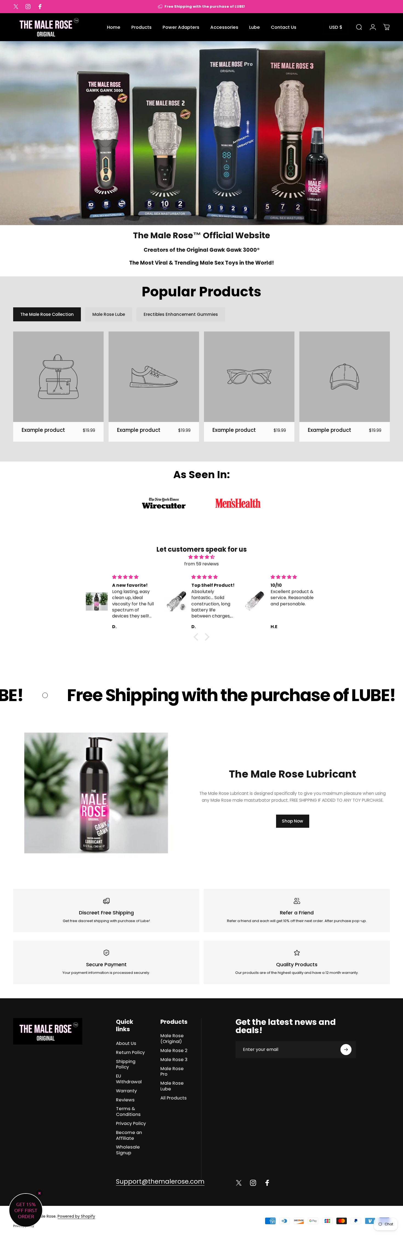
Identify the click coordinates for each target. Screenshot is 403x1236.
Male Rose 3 (174, 1060)
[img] (201, 557)
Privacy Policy (131, 1124)
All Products (173, 1098)
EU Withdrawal (129, 1079)
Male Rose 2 (174, 1051)
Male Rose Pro (172, 1072)
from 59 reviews (201, 564)
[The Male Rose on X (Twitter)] (238, 1183)
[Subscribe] (345, 1049)
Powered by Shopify (76, 1216)
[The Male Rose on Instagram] (253, 1183)
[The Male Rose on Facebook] (267, 1183)
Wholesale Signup (128, 1150)
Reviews (125, 1100)
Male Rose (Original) (172, 1039)
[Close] (39, 1193)
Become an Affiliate (129, 1135)
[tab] (47, 314)
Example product (43, 430)
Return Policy (130, 1053)
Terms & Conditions (128, 1112)
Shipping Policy (125, 1064)
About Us (126, 1044)
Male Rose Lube (172, 1086)
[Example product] (58, 376)
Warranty (126, 1091)
